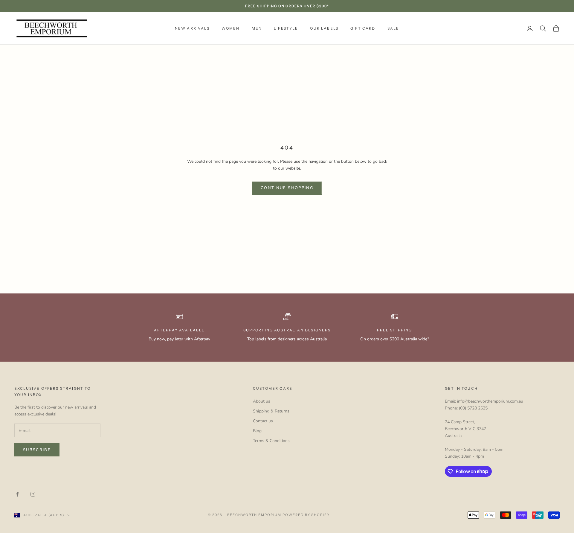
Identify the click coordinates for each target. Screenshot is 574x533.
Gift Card (362, 28)
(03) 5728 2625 (473, 408)
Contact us (263, 421)
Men (257, 28)
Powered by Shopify (306, 515)
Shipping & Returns (271, 411)
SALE (393, 28)
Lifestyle (286, 28)
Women (231, 28)
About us (261, 401)
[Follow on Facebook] (17, 494)
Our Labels (324, 28)
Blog (257, 431)
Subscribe (37, 450)
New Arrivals (192, 28)
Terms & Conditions (271, 441)
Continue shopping (287, 188)
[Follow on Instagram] (33, 494)
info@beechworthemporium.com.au (490, 401)
